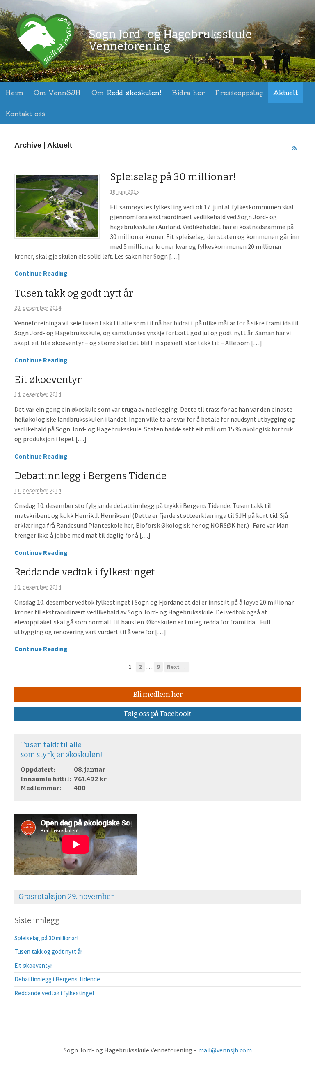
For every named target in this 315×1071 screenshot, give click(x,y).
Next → (177, 666)
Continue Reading (41, 273)
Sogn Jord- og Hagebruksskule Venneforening (170, 40)
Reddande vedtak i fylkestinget (84, 572)
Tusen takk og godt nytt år (73, 293)
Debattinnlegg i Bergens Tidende (90, 476)
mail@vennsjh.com (225, 1050)
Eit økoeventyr (48, 379)
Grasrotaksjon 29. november (66, 896)
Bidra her (188, 92)
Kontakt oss (25, 113)
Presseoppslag (239, 92)
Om (126, 92)
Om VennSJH (57, 92)
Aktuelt (286, 92)
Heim (14, 92)
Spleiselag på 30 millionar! (173, 177)
